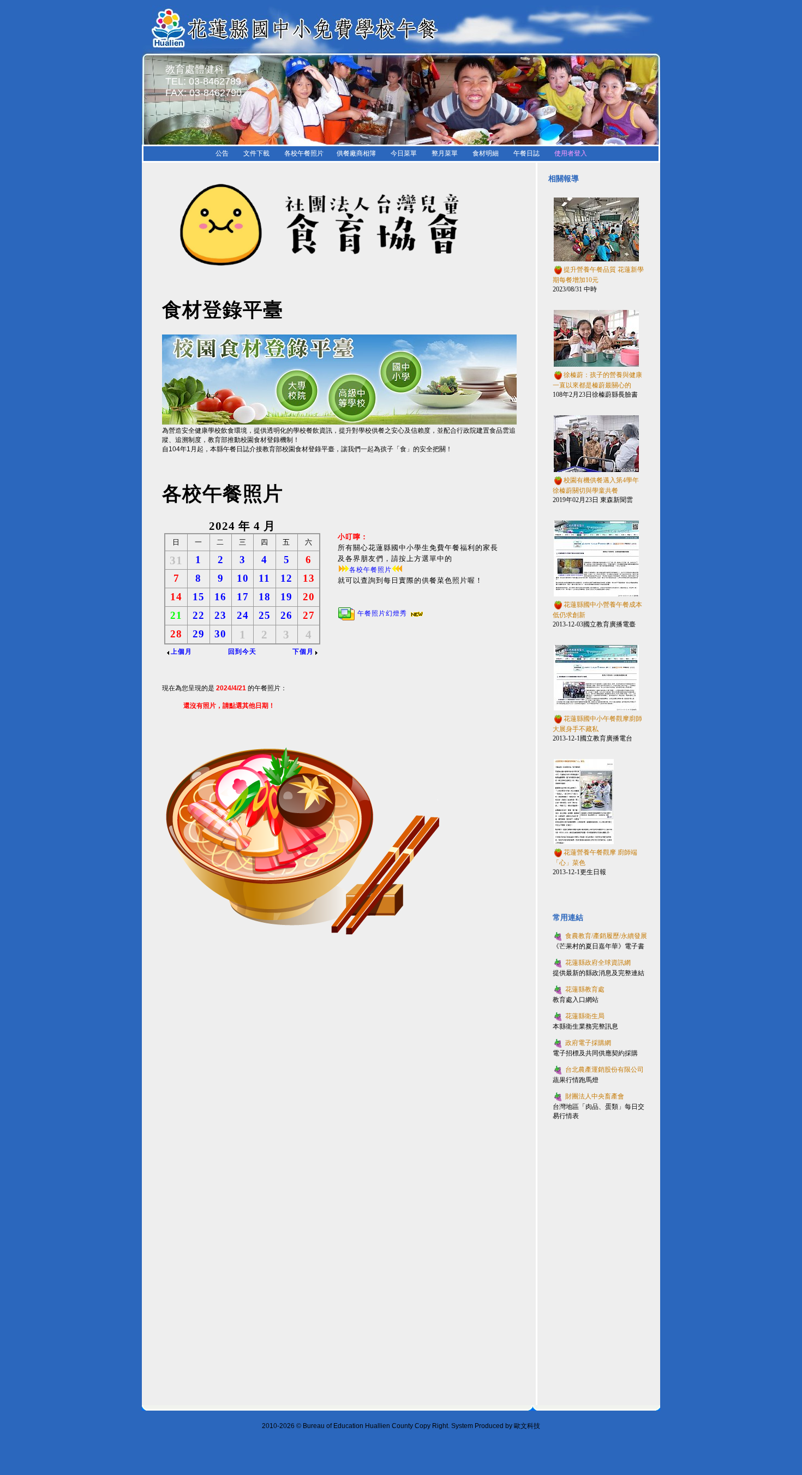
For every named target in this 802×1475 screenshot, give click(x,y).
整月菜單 (445, 153)
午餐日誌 (526, 153)
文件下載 (256, 153)
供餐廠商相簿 (356, 153)
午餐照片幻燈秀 (382, 613)
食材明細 (485, 153)
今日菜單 (404, 153)
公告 (222, 153)
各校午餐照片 (304, 153)
